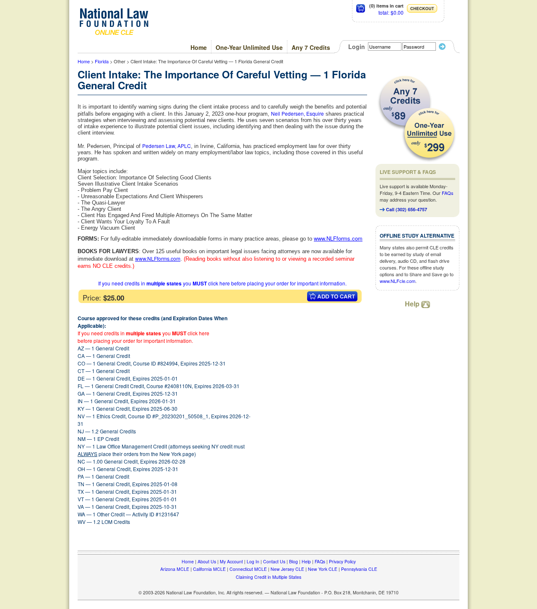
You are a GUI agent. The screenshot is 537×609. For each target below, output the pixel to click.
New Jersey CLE (287, 569)
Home (198, 47)
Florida (102, 61)
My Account (231, 561)
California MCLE (209, 569)
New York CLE (322, 569)
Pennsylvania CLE (359, 569)
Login (356, 46)
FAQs (448, 192)
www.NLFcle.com (397, 280)
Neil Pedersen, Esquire (297, 113)
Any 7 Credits (311, 47)
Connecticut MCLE (248, 569)
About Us (207, 561)
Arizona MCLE (174, 569)
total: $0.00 (391, 12)
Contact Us (274, 561)
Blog (293, 561)
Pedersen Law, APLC (166, 145)
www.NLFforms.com (157, 258)
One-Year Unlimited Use (249, 47)
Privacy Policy (342, 561)
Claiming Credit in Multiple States (268, 577)
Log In (253, 561)
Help (413, 303)
